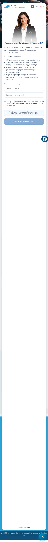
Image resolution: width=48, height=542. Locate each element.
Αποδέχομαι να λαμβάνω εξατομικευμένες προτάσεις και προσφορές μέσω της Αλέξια (23, 112)
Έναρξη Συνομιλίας (24, 121)
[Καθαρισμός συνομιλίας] (40, 6)
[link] (44, 139)
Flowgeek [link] (27, 527)
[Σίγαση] (37, 6)
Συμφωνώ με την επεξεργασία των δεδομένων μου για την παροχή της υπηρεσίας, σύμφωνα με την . (25, 103)
